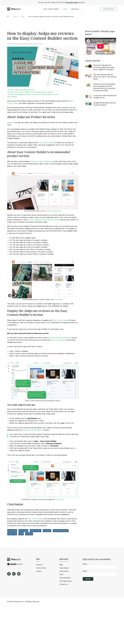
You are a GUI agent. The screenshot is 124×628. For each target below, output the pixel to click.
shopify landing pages (60, 530)
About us (39, 565)
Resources (75, 9)
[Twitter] (14, 574)
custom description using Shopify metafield (43, 220)
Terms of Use (41, 568)
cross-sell (29, 534)
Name (85, 564)
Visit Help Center (65, 581)
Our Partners (64, 571)
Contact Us (63, 584)
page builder (12, 530)
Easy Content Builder (51, 9)
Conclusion (13, 97)
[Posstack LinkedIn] (9, 574)
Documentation (65, 578)
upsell (21, 534)
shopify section (36, 530)
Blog (65, 9)
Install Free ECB (108, 9)
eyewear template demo (53, 211)
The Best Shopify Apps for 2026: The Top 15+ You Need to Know (104, 77)
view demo (58, 299)
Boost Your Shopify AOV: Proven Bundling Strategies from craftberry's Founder (104, 67)
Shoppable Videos (72, 2)
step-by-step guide (58, 340)
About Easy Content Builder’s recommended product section (31, 92)
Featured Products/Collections (42, 161)
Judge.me (10, 122)
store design (23, 530)
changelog (47, 530)
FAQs (61, 574)
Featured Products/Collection (33, 430)
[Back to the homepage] (14, 9)
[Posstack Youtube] (19, 574)
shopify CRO (12, 534)
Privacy (39, 571)
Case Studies (64, 568)
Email (84, 571)
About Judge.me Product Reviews (21, 90)
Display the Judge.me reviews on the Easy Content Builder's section (34, 94)
